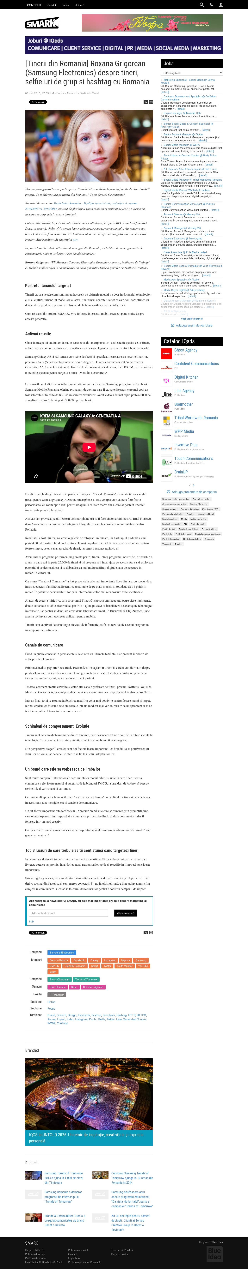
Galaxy (94, 960)
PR (175, 368)
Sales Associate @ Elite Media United (185, 252)
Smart (94, 966)
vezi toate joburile (192, 318)
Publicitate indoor (183, 533)
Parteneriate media (35, 1258)
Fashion (96, 1015)
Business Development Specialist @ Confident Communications (188, 97)
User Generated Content (131, 1019)
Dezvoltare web (169, 509)
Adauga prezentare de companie (194, 492)
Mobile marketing (198, 518)
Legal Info (74, 1258)
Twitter (107, 966)
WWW (51, 1023)
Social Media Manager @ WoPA (182, 145)
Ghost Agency (185, 350)
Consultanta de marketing (174, 504)
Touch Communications (193, 458)
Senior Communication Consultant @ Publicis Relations (188, 205)
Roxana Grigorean (93, 987)
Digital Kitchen (186, 377)
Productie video (209, 529)
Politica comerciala (78, 1250)
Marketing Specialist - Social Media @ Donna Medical (188, 81)
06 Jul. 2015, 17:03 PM (39, 93)
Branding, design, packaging (200, 476)
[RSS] (146, 102)
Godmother (183, 404)
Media (177, 435)
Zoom (53, 971)
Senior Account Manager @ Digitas (183, 134)
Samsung (141, 960)
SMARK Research (75, 966)
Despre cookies (119, 1254)
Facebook (79, 960)
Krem (74, 987)
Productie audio (197, 524)
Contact (72, 1254)
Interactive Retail (206, 513)
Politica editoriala (35, 1254)
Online (51, 1002)
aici (75, 239)
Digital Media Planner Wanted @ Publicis (187, 190)
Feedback (109, 1015)
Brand (51, 1015)
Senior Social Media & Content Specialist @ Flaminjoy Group (187, 125)
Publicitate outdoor (171, 538)
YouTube (143, 966)
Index (70, 1019)
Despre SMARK (34, 1250)
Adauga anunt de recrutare (194, 325)
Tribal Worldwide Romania (196, 417)
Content (61, 1015)
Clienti (185, 435)
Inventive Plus (185, 444)
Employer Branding (190, 509)
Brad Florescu (57, 987)
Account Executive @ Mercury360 (183, 238)
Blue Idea (217, 1242)
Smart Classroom (59, 979)
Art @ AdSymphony (175, 311)
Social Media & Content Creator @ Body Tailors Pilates (189, 156)
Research (209, 538)
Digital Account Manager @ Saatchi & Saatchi (190, 300)
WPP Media (184, 431)
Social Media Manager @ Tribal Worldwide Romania (193, 179)
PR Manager (57, 994)
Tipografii (166, 543)
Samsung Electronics (62, 952)
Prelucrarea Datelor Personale (84, 1262)
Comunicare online (183, 381)
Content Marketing (198, 504)
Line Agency (184, 390)
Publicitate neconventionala (207, 533)
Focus (60, 93)
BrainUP (181, 472)
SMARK (54, 966)
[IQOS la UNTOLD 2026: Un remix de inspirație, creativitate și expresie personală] (89, 1101)
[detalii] (165, 92)
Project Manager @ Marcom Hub (182, 113)
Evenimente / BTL (195, 462)
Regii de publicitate (192, 538)
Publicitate (179, 354)
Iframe (51, 1019)
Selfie (101, 1019)
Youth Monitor (124, 966)
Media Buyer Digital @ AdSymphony (184, 290)
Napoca (125, 960)
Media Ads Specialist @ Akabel (181, 279)
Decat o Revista (59, 960)
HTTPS (141, 1015)
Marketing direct (169, 518)
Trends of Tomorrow (86, 979)
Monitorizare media (171, 524)
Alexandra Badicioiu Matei (82, 93)
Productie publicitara (188, 529)
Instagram (109, 960)
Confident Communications (196, 363)
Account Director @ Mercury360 (182, 214)
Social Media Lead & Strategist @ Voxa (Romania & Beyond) (191, 267)
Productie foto (168, 529)
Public (93, 1019)
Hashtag (121, 1015)
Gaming (190, 513)
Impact (61, 1019)
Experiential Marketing (172, 513)
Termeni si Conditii (122, 1250)
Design (72, 1015)
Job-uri (80, 5)
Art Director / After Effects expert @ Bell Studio (190, 169)
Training (178, 543)
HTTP (131, 1015)
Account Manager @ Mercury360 (182, 228)
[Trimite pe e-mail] (151, 102)
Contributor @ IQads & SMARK (43, 1262)
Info (31, 921)
